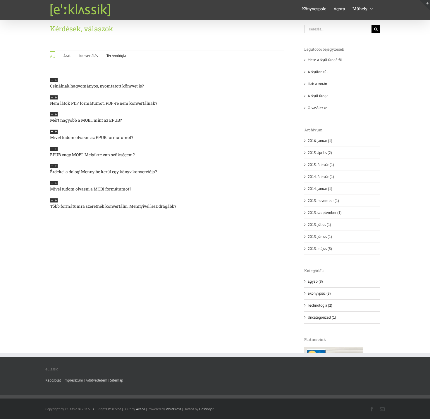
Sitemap (116, 380)
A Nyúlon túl (318, 71)
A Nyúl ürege (318, 95)
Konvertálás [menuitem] (88, 55)
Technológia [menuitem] (116, 55)
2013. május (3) (320, 248)
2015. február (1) (321, 164)
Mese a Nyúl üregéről (325, 59)
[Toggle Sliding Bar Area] (424, 5)
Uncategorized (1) (322, 317)
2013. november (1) (323, 200)
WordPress (173, 409)
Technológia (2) (320, 305)
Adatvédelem (96, 380)
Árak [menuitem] (66, 55)
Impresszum (73, 380)
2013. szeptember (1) (325, 212)
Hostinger (206, 409)
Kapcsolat (53, 380)
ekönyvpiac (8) (319, 293)
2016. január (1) (320, 140)
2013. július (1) (319, 224)
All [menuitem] (52, 56)
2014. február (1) (321, 176)
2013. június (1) (320, 236)
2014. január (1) (320, 188)
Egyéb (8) (315, 281)
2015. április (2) (320, 152)
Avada (140, 409)
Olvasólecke (317, 107)
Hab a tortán (317, 83)
